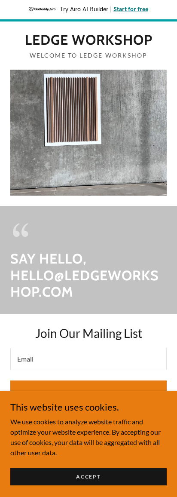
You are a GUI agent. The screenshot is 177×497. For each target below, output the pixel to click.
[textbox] (88, 359)
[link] (88, 40)
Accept (88, 476)
